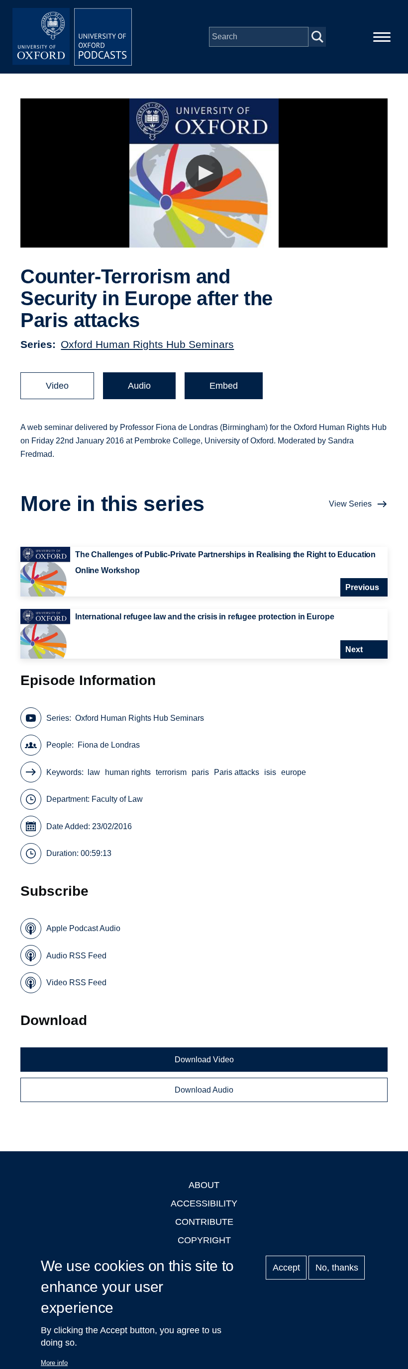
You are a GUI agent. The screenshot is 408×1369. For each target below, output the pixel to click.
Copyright (204, 1240)
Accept (286, 1268)
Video (57, 386)
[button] (204, 173)
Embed (223, 386)
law (94, 772)
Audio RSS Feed (76, 955)
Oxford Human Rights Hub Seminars (147, 344)
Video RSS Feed (76, 982)
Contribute (204, 1222)
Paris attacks (236, 772)
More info (54, 1363)
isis (270, 772)
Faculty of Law (117, 799)
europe (293, 772)
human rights (128, 772)
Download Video (204, 1059)
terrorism (171, 772)
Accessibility (204, 1203)
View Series (350, 504)
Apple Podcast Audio (83, 928)
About (204, 1185)
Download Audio (204, 1090)
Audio (139, 386)
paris (200, 772)
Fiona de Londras (109, 745)
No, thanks (336, 1268)
